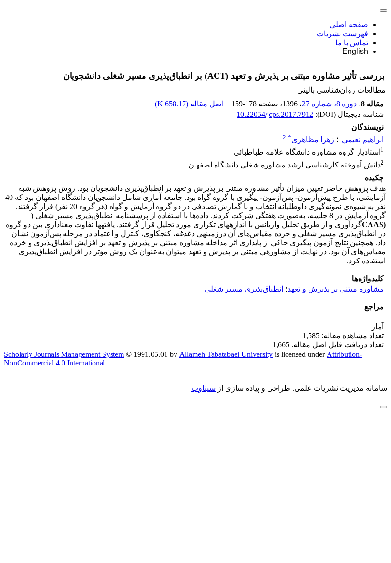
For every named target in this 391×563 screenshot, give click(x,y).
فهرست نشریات (342, 34)
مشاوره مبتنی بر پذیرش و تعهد (336, 289)
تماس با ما (351, 43)
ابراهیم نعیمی (363, 140)
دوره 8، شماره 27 (329, 104)
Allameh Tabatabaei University (226, 354)
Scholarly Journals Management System (64, 354)
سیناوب (203, 388)
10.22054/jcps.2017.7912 (275, 114)
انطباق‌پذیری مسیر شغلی (244, 289)
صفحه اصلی (348, 25)
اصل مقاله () (190, 104)
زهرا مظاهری (311, 140)
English (355, 51)
